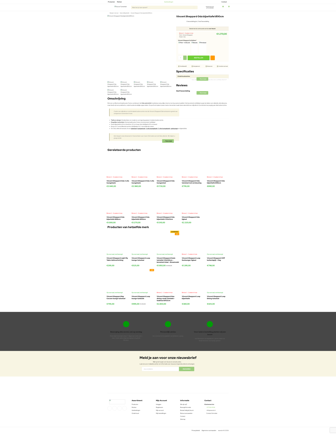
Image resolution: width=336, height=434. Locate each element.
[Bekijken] (227, 7)
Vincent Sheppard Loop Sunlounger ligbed (191, 259)
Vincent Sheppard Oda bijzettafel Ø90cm (140, 218)
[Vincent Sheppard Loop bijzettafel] (193, 280)
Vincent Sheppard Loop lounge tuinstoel (141, 259)
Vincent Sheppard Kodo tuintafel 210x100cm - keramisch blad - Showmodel (168, 260)
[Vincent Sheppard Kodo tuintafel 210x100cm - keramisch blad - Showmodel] (168, 242)
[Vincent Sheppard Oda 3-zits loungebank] (118, 165)
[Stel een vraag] (212, 58)
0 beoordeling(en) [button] (192, 21)
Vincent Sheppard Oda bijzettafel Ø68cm (115, 218)
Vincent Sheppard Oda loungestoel (165, 182)
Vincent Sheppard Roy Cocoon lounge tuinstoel (116, 297)
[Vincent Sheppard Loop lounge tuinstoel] (143, 242)
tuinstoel (134, 128)
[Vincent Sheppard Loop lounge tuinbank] (143, 280)
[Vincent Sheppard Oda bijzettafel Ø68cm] (118, 201)
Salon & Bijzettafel (124, 13)
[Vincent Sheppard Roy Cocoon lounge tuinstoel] (118, 280)
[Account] (216, 7)
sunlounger (174, 128)
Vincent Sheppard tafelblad (187, 40)
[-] (185, 59)
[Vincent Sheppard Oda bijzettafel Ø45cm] (218, 165)
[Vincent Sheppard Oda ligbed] (193, 201)
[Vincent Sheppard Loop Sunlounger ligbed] (193, 242)
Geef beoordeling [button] (203, 21)
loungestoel (141, 128)
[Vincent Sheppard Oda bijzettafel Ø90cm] (143, 201)
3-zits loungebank (164, 128)
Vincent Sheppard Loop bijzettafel (191, 297)
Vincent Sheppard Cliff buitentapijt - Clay (216, 259)
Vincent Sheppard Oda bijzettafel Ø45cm (216, 182)
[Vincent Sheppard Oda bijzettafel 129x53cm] (168, 201)
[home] (107, 13)
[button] (199, 58)
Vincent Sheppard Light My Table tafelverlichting (117, 259)
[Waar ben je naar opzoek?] (196, 7)
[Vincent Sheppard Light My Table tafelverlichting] (118, 242)
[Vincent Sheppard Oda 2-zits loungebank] (143, 165)
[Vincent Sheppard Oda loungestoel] (168, 165)
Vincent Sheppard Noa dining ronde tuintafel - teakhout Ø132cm (166, 298)
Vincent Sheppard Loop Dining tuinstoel (216, 297)
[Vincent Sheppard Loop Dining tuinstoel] (218, 280)
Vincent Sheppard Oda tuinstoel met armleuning (191, 182)
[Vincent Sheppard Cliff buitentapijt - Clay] (218, 242)
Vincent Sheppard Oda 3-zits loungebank (118, 182)
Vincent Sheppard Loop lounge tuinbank (141, 297)
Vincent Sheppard (187, 35)
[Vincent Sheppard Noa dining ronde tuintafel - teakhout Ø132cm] (168, 280)
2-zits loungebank (152, 128)
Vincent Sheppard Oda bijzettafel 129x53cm (165, 218)
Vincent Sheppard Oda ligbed (191, 218)
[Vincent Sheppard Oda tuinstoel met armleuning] (193, 165)
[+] (185, 57)
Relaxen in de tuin (114, 13)
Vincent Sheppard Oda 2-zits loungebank (143, 182)
